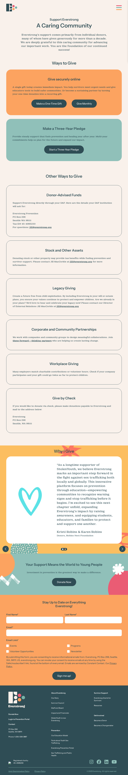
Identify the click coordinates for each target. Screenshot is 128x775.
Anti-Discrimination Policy (19, 771)
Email (9, 627)
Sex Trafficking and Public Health (61, 754)
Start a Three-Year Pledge (64, 149)
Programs (76, 645)
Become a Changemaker (103, 725)
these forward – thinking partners (32, 340)
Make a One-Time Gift (49, 103)
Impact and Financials (60, 713)
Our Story (55, 698)
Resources (98, 705)
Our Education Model (59, 735)
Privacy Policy (40, 771)
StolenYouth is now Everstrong (58, 719)
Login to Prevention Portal (19, 719)
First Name (12, 614)
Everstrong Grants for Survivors (102, 699)
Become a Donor (100, 720)
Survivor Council (57, 703)
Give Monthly (84, 103)
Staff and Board (57, 708)
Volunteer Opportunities (22, 651)
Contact (11, 724)
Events (13, 645)
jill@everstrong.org (41, 227)
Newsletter (76, 651)
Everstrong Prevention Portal (62, 748)
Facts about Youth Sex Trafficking (59, 741)
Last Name (71, 614)
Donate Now (64, 582)
